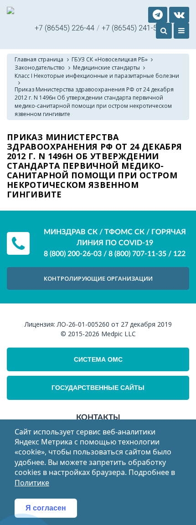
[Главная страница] (10, 11)
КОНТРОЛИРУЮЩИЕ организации (98, 278)
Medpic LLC (118, 333)
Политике (32, 483)
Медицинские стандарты (106, 67)
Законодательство (40, 67)
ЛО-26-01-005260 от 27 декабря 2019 (114, 324)
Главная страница (39, 59)
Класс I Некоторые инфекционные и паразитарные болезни (97, 76)
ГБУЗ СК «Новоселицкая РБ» (110, 59)
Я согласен (46, 508)
